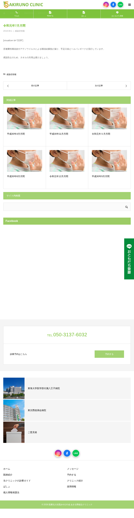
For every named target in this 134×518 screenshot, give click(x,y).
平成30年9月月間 (100, 176)
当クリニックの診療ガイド (17, 480)
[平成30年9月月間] (109, 161)
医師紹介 (7, 474)
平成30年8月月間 (16, 176)
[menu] (129, 4)
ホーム (6, 468)
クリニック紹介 (75, 480)
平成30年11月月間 (59, 133)
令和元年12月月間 (59, 176)
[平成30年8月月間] (24, 161)
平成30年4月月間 (16, 133)
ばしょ (6, 486)
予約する (109, 354)
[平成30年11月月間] (67, 118)
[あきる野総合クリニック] (23, 4)
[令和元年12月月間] (67, 161)
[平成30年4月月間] (24, 118)
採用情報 (71, 486)
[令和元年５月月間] (109, 118)
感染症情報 (20, 31)
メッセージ (72, 468)
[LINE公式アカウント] (129, 258)
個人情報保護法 (11, 492)
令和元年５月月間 (101, 133)
